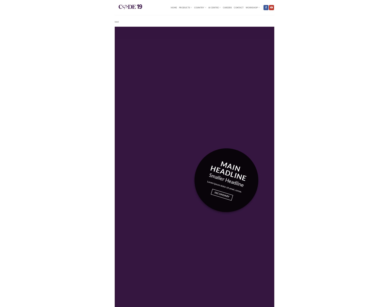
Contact (239, 7)
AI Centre (213, 7)
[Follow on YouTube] (271, 7)
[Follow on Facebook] (266, 7)
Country (199, 7)
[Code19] (130, 7)
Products (184, 7)
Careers (227, 7)
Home (174, 7)
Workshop (252, 7)
